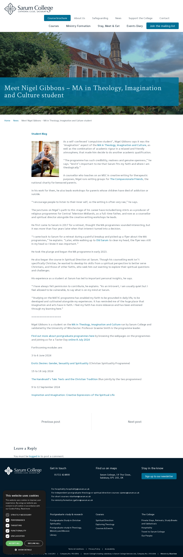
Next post (135, 421)
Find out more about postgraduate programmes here (63, 335)
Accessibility (110, 549)
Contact (165, 18)
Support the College (140, 18)
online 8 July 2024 (79, 339)
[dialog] (24, 522)
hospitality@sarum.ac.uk (77, 489)
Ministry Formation (78, 26)
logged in (34, 456)
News (118, 18)
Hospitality (147, 527)
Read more (25, 508)
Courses (54, 26)
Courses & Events (104, 528)
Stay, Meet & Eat (109, 26)
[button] (24, 549)
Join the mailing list (162, 26)
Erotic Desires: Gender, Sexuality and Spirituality (59, 363)
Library (53, 535)
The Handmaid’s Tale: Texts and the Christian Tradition (64, 379)
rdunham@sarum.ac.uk (80, 496)
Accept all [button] (14, 543)
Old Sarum (102, 240)
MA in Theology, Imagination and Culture (121, 145)
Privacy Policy (94, 549)
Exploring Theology (105, 524)
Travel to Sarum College (153, 531)
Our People (147, 535)
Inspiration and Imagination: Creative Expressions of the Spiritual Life (73, 394)
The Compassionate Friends (126, 179)
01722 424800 (62, 474)
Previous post (50, 421)
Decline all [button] (33, 543)
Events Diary (135, 26)
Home (7, 120)
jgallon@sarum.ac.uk (83, 500)
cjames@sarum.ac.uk (129, 492)
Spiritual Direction (104, 520)
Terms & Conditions (76, 549)
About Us (79, 18)
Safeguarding (100, 18)
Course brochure (57, 18)
